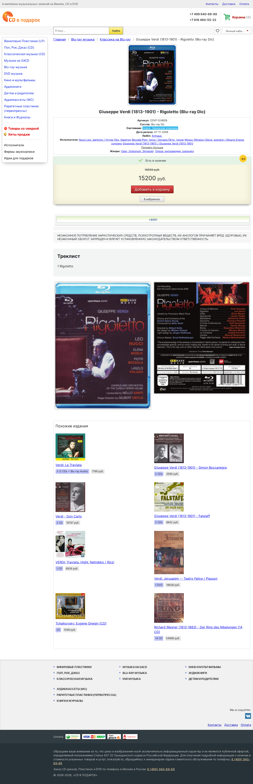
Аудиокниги (12, 87)
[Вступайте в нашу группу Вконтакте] (248, 716)
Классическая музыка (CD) (24, 54)
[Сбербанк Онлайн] (72, 736)
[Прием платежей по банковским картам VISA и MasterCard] (94, 736)
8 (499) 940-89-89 (161, 769)
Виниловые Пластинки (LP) (24, 41)
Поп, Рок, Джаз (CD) (19, 47)
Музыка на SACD (16, 60)
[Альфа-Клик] (130, 736)
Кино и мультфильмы (19, 80)
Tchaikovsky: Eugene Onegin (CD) (81, 623)
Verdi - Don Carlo (69, 516)
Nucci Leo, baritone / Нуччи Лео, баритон (105, 139)
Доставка (228, 4)
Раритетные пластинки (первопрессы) (21, 108)
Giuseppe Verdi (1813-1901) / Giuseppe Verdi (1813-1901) (158, 143)
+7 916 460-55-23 (203, 20)
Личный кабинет (236, 31)
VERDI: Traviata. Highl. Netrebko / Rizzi (85, 562)
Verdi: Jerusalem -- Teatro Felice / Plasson (185, 578)
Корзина (241, 17)
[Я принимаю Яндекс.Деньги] (114, 736)
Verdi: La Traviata (69, 465)
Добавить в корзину (152, 189)
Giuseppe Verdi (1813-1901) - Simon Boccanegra (190, 467)
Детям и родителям (19, 93)
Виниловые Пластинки (74, 667)
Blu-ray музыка (15, 67)
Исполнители (14, 145)
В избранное (152, 199)
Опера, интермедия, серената (174, 151)
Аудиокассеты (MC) (19, 100)
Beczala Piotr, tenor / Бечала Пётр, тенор (158, 139)
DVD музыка (13, 73)
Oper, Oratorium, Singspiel (137, 151)
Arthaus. (157, 135)
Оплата (244, 4)
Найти (116, 30)
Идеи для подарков (18, 158)
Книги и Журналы (17, 117)
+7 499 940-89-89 (203, 14)
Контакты (212, 4)
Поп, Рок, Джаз (68, 673)
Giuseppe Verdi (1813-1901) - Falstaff (182, 516)
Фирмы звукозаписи (19, 152)
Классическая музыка (75, 678)
